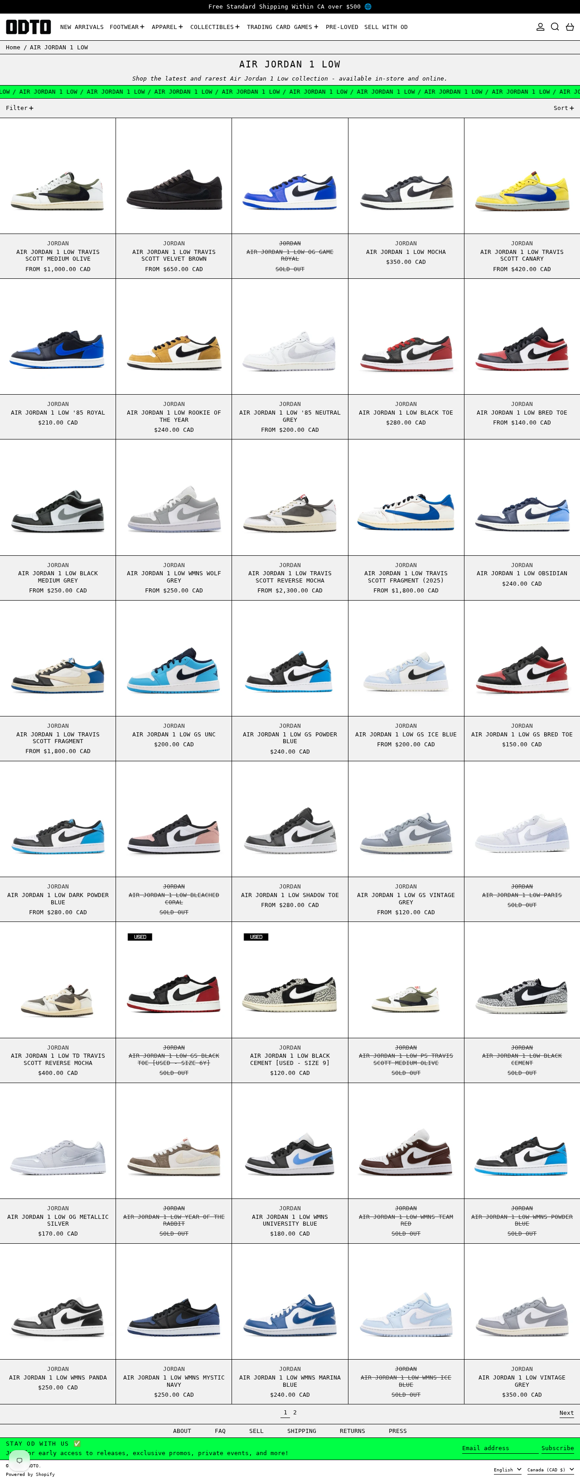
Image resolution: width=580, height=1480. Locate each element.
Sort (561, 108)
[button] (555, 27)
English (505, 1469)
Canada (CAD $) (547, 1469)
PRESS (398, 1430)
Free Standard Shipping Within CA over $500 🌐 (290, 6)
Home (13, 46)
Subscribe (557, 1448)
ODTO (33, 1465)
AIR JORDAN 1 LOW (59, 46)
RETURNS (352, 1430)
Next (567, 1412)
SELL (256, 1430)
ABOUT (182, 1430)
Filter (17, 108)
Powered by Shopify (30, 1474)
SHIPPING (301, 1430)
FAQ (220, 1430)
